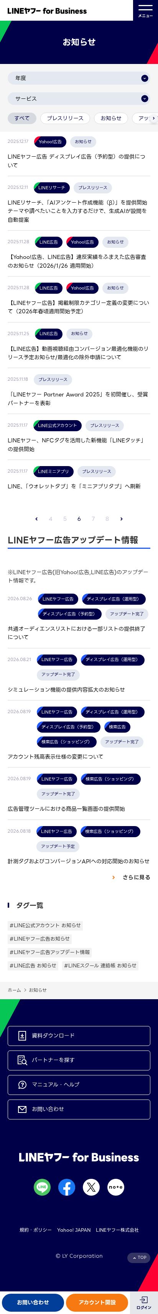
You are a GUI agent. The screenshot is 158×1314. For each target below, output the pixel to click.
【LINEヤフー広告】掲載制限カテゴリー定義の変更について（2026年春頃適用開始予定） (78, 307)
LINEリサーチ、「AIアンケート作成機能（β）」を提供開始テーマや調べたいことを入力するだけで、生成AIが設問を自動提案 (77, 211)
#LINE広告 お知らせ (33, 966)
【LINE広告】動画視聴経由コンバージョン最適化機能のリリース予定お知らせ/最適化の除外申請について (78, 353)
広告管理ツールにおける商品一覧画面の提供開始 (66, 809)
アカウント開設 (97, 1302)
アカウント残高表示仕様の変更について (56, 757)
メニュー (145, 16)
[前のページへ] (36, 519)
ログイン (144, 1307)
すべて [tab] (22, 118)
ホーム (14, 990)
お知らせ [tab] (111, 118)
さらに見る (135, 877)
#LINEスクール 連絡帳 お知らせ (100, 966)
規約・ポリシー (36, 1230)
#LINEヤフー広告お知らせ (40, 939)
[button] (154, 118)
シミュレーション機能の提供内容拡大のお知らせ (66, 690)
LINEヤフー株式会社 (117, 1230)
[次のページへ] (122, 519)
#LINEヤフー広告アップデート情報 (50, 952)
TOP (142, 1257)
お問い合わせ (33, 1302)
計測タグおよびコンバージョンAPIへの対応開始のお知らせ (79, 861)
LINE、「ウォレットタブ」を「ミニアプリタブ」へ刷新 (74, 486)
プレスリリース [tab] (65, 118)
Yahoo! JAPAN (74, 1230)
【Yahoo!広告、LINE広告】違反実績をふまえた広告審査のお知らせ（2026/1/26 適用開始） (77, 261)
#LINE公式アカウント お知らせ (45, 925)
